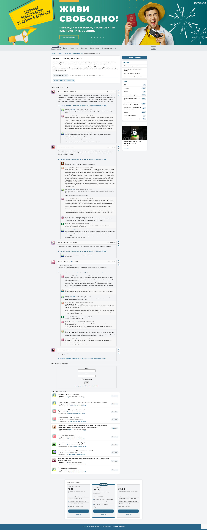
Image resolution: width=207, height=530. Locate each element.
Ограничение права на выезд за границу (132, 69)
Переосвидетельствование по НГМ (74, 53)
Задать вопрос (95, 48)
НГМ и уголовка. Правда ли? (66, 435)
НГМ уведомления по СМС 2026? (68, 468)
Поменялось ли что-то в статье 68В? (69, 394)
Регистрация (78, 386)
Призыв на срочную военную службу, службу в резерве (134, 103)
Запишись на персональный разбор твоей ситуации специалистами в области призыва (82, 105)
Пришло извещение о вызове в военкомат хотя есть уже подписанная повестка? (82, 402)
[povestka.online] (56, 48)
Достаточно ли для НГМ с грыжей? (68, 417)
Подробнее (79, 514)
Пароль (87, 374)
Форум (65, 48)
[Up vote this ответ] (119, 91)
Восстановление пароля (92, 386)
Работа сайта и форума (134, 115)
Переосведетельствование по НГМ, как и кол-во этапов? (75, 451)
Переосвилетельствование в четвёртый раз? (71, 443)
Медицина (134, 88)
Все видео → (127, 148)
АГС (134, 85)
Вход (153, 48)
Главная (53, 53)
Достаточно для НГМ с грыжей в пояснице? (71, 410)
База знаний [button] (74, 48)
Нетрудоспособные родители (131, 73)
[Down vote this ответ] (119, 95)
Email (86, 368)
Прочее (134, 112)
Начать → (78, 511)
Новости (134, 91)
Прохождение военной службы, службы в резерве (134, 108)
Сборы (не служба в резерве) (134, 119)
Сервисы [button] (84, 48)
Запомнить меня (87, 379)
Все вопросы (60, 53)
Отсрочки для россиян (109, 48)
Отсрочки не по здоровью (134, 95)
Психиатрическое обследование (132, 76)
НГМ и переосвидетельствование (132, 66)
